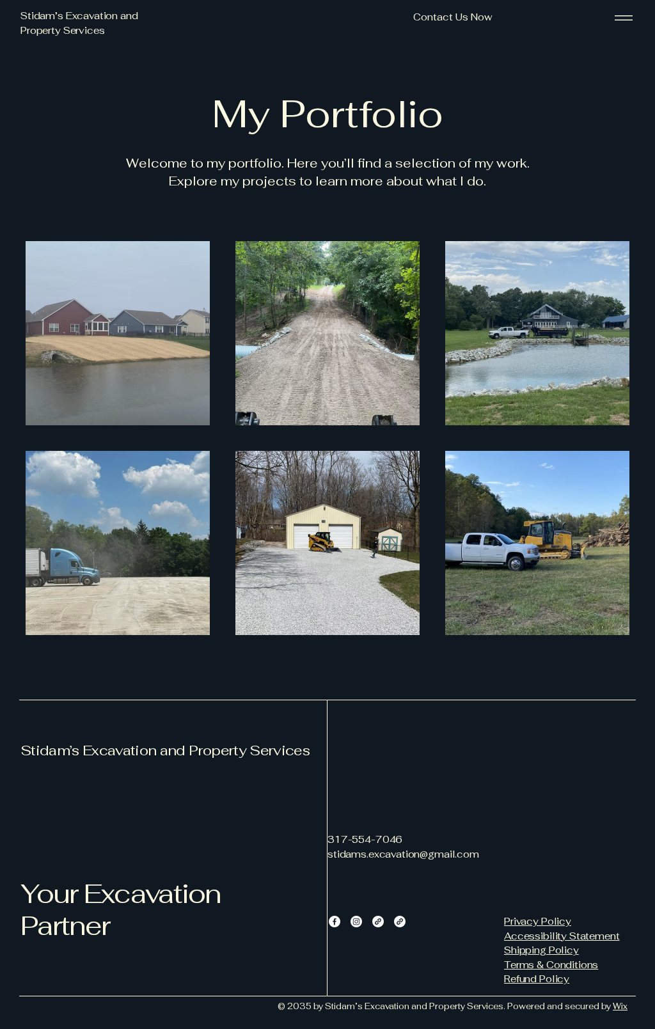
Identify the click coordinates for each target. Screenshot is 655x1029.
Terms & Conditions (551, 965)
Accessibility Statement (562, 936)
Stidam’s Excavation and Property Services (165, 750)
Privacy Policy (537, 921)
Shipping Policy (541, 950)
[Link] (378, 922)
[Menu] (623, 17)
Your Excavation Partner (120, 909)
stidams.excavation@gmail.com (403, 854)
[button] (453, 18)
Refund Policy (536, 979)
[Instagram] (356, 922)
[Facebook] (335, 922)
